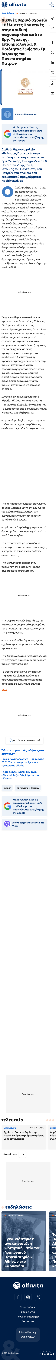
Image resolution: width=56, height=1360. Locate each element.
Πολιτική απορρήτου (28, 1316)
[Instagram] (28, 1297)
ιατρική (7, 787)
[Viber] (52, 72)
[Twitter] (52, 52)
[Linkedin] (52, 62)
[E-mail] (52, 93)
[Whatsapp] (52, 83)
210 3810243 (28, 1337)
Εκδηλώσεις (8, 13)
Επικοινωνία (28, 1311)
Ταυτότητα (28, 1321)
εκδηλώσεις (18, 1207)
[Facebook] (52, 42)
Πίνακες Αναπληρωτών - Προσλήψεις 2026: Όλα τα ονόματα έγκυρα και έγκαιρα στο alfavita (22, 762)
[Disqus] (28, 878)
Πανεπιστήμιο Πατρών (27, 787)
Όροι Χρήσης (28, 1306)
